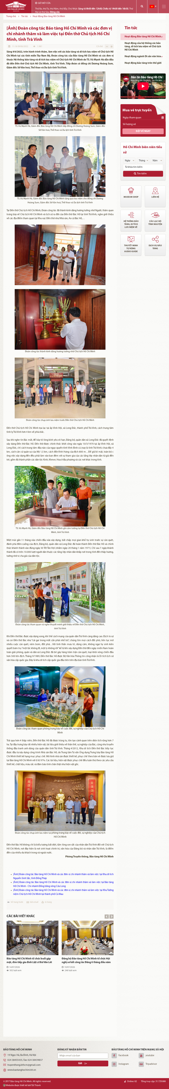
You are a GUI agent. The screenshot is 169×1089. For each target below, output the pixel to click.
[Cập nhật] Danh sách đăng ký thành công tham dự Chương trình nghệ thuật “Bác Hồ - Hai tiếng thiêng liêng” (86, 960)
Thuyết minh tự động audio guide (131, 249)
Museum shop (131, 197)
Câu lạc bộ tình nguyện (155, 222)
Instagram (123, 1064)
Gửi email (34, 902)
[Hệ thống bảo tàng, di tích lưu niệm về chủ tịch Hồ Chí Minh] (131, 215)
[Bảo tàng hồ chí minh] (16, 6)
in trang (48, 902)
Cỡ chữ (99, 46)
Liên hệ (155, 197)
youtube (150, 1055)
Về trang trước (17, 902)
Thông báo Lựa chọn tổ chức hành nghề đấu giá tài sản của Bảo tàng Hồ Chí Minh (31, 960)
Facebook (123, 1055)
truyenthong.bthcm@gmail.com (24, 1065)
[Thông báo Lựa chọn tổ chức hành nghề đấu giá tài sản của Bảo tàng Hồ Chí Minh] (32, 938)
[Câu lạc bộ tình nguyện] (155, 215)
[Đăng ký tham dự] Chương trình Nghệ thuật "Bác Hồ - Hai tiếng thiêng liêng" (83, 1017)
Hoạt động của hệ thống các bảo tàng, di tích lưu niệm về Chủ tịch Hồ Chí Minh (143, 46)
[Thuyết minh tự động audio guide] (131, 239)
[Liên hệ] (155, 191)
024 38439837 (35, 1060)
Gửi (80, 1063)
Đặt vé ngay (143, 131)
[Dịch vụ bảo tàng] (155, 239)
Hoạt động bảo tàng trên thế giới (143, 63)
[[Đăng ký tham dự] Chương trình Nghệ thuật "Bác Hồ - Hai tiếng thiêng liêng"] (88, 994)
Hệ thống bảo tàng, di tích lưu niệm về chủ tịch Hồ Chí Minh (131, 224)
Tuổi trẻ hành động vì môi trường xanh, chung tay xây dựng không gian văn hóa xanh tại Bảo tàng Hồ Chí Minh (29, 1017)
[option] (60, 977)
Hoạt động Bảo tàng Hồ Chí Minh (143, 36)
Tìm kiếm (142, 174)
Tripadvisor (151, 1064)
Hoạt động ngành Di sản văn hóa (143, 56)
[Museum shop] (131, 191)
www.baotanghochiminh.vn (21, 1070)
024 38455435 (14, 1060)
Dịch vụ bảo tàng (155, 247)
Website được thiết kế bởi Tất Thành (23, 1085)
